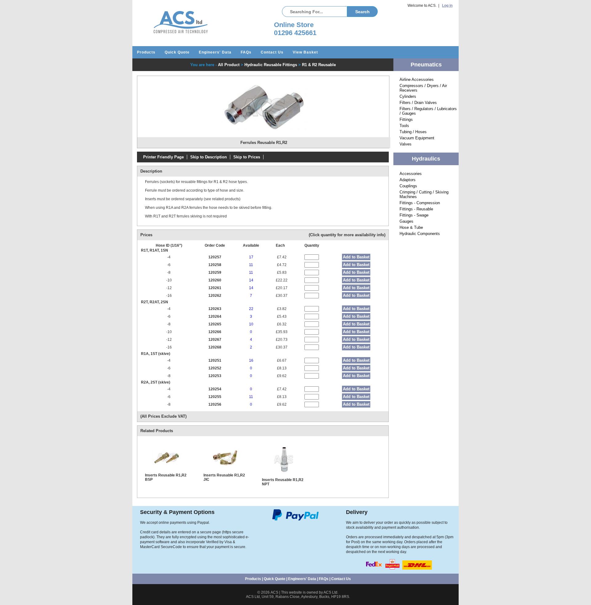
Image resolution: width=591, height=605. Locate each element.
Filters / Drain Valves (418, 102)
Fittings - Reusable (416, 209)
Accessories (411, 173)
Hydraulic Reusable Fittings (270, 64)
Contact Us (272, 52)
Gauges (406, 221)
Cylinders (408, 96)
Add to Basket (356, 257)
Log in (447, 5)
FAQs (246, 52)
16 (251, 360)
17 (251, 257)
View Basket (305, 52)
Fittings (406, 119)
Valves (406, 144)
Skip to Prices (246, 157)
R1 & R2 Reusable (319, 64)
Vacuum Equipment (417, 138)
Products (146, 52)
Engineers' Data (215, 52)
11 (251, 265)
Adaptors (408, 179)
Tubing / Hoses (413, 131)
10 (251, 324)
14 (251, 280)
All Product (228, 64)
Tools (404, 125)
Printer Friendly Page (163, 157)
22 (251, 309)
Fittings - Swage (414, 215)
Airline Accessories (417, 79)
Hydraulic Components (420, 233)
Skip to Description (208, 157)
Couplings (408, 186)
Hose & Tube (411, 227)
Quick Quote (177, 52)
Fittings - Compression (420, 203)
